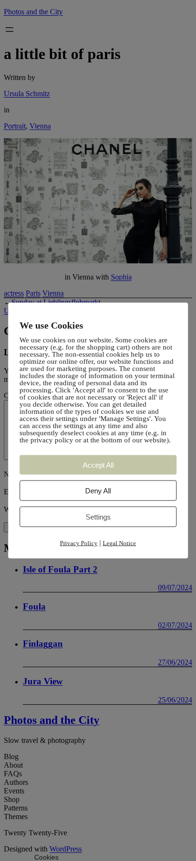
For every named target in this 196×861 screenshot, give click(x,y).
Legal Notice (119, 543)
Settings (98, 517)
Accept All (98, 465)
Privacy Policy (79, 543)
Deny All (98, 491)
